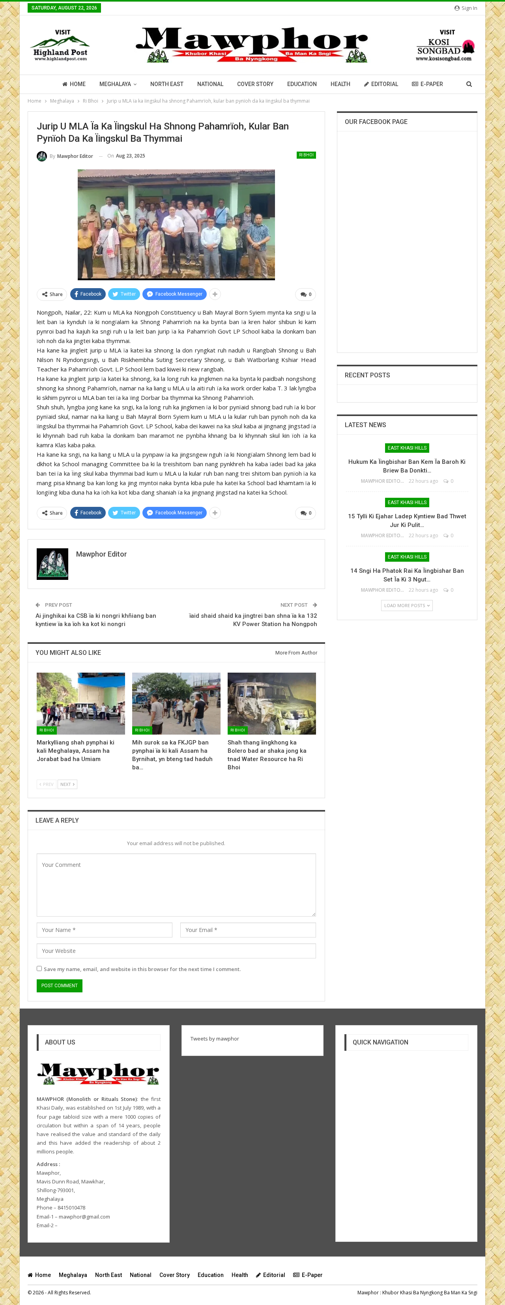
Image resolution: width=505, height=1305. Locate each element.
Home (78, 84)
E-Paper (432, 84)
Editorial (384, 84)
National (210, 84)
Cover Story (255, 84)
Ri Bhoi (306, 155)
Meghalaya (115, 84)
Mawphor (368, 1292)
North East (166, 84)
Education (302, 84)
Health (340, 84)
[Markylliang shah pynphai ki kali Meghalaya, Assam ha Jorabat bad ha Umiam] (81, 704)
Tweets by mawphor (215, 1038)
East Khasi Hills (407, 448)
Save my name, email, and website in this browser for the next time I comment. (142, 969)
